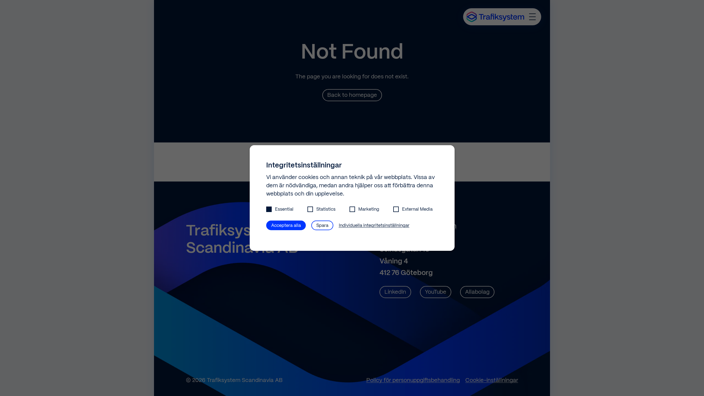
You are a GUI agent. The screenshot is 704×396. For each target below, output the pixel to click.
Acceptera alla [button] (286, 226)
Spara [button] (322, 226)
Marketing (368, 209)
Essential (284, 209)
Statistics (326, 209)
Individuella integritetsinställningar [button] (374, 226)
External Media (417, 209)
